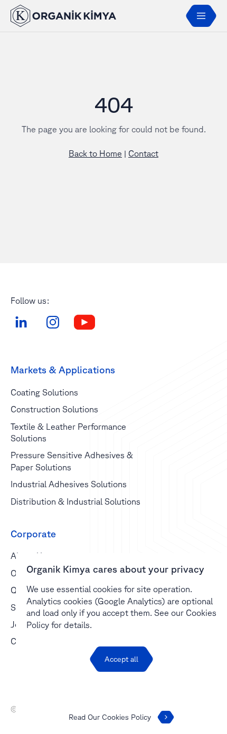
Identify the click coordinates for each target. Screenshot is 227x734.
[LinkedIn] (21, 322)
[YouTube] (84, 322)
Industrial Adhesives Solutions (69, 484)
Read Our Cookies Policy (110, 717)
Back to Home (95, 153)
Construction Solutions (54, 409)
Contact (143, 153)
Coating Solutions (44, 392)
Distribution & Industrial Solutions (75, 501)
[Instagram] (52, 322)
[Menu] (201, 16)
